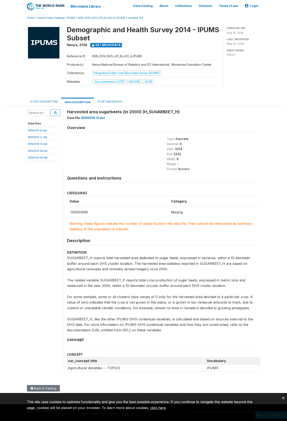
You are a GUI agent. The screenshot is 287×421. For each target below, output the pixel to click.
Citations (205, 6)
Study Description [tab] (44, 101)
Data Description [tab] (78, 102)
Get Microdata (108, 45)
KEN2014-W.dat (37, 157)
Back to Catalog (44, 388)
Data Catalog (143, 6)
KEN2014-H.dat (37, 143)
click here (158, 408)
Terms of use (228, 6)
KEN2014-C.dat (37, 137)
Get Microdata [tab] (111, 101)
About (163, 6)
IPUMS (71, 17)
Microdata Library (86, 6)
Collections (183, 6)
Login (254, 6)
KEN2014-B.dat (37, 130)
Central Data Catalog (50, 17)
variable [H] (135, 17)
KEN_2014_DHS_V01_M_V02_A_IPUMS (101, 17)
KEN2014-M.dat (37, 150)
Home (30, 17)
